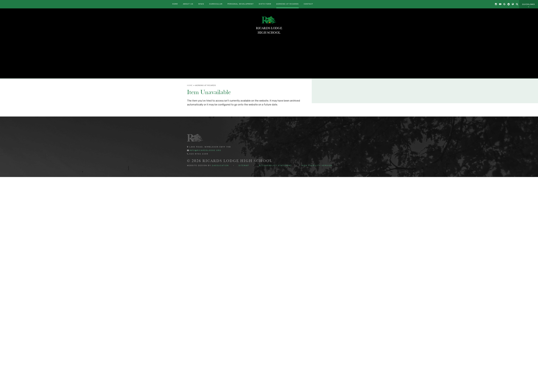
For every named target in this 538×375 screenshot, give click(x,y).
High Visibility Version (317, 165)
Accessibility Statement (275, 165)
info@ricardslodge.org (205, 150)
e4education (220, 165)
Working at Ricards (205, 85)
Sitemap (244, 165)
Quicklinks (528, 4)
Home (190, 85)
